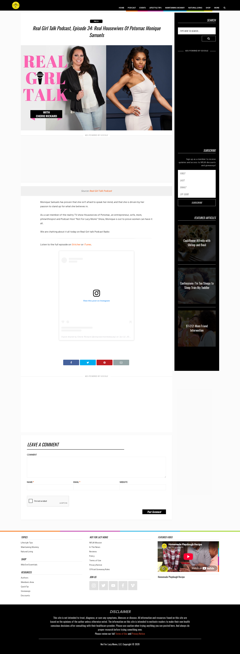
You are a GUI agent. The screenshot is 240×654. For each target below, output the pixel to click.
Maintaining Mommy (175, 7)
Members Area (27, 582)
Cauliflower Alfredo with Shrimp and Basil (196, 242)
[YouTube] (113, 585)
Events (142, 7)
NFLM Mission (95, 542)
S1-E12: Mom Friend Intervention (197, 328)
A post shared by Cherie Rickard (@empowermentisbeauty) (88, 337)
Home (121, 7)
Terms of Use (95, 560)
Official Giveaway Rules (99, 569)
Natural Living (195, 7)
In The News (94, 547)
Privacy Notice (95, 565)
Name (30, 482)
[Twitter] (103, 585)
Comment (32, 455)
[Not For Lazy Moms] (16, 5)
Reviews (93, 551)
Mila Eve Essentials (29, 564)
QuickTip (25, 586)
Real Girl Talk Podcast (100, 191)
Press (96, 21)
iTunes (87, 245)
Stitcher (76, 245)
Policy (91, 556)
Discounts (25, 595)
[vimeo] (132, 585)
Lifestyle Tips (155, 7)
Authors (24, 577)
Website (124, 482)
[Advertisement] (96, 159)
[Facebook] (123, 585)
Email (76, 482)
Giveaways (25, 591)
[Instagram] (93, 585)
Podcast (132, 7)
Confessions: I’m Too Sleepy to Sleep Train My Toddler (197, 285)
